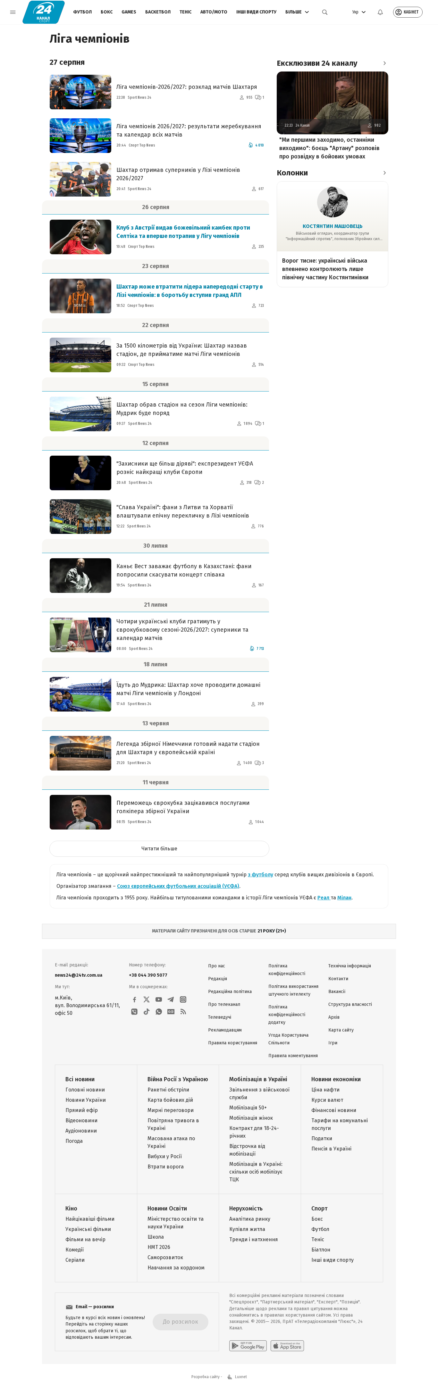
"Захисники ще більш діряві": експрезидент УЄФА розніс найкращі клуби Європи (184, 468)
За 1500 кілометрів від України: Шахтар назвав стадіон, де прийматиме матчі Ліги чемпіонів (181, 350)
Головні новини (85, 1090)
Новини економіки (336, 1079)
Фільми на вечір (85, 1239)
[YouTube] (158, 999)
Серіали (75, 1260)
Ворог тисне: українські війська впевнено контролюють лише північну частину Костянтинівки (325, 269)
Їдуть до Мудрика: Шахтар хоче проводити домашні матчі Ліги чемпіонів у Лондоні (188, 689)
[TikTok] (146, 1011)
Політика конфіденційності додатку (286, 1014)
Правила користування (232, 1043)
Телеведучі (219, 1017)
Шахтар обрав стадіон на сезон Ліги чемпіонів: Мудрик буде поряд (182, 409)
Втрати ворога (165, 1167)
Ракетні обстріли (168, 1090)
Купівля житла (247, 1229)
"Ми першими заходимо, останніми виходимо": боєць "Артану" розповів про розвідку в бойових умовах (329, 148)
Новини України (85, 1100)
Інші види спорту (256, 12)
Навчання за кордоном (176, 1268)
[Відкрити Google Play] (248, 1345)
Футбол (82, 12)
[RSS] (183, 1011)
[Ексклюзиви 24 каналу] (384, 63)
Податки (321, 1138)
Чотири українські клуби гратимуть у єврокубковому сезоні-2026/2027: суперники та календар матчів (182, 630)
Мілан (344, 898)
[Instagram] (183, 999)
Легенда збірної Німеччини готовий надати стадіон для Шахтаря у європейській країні (188, 748)
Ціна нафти (325, 1090)
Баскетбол (158, 12)
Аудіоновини (81, 1131)
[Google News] (170, 1011)
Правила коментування (293, 1055)
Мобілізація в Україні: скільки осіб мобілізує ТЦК (255, 1172)
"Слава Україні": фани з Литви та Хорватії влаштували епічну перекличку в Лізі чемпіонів (182, 511)
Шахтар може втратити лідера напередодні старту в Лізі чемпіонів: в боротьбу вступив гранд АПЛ (189, 291)
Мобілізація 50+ (248, 1108)
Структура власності (350, 1004)
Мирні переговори (170, 1110)
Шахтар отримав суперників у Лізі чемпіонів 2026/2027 (178, 174)
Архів (334, 1017)
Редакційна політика (230, 991)
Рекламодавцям (225, 1030)
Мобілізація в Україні (258, 1079)
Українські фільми (88, 1229)
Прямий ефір (81, 1110)
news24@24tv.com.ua (78, 975)
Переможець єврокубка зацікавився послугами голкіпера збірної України (182, 807)
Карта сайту (341, 1030)
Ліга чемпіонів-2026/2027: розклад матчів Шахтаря (186, 86)
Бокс (107, 12)
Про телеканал (224, 1004)
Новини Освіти (167, 1208)
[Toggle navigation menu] (13, 12)
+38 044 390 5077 (148, 975)
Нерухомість (246, 1208)
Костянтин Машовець (333, 226)
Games (129, 12)
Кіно (71, 1208)
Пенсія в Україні (331, 1149)
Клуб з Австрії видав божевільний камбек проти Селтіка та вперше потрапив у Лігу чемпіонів (183, 232)
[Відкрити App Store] (287, 1345)
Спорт (319, 1208)
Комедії (74, 1250)
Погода (74, 1141)
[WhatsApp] (158, 1011)
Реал (324, 898)
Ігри (332, 1043)
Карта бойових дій (170, 1100)
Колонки (292, 172)
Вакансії (336, 991)
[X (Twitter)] (146, 999)
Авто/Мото (213, 12)
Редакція (217, 978)
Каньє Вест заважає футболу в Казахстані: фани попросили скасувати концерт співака (183, 570)
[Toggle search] (325, 12)
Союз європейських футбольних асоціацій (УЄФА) (178, 886)
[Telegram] (170, 999)
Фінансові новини (333, 1110)
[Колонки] (384, 173)
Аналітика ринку (249, 1219)
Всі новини (80, 1079)
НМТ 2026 (158, 1247)
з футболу (260, 875)
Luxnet (241, 1377)
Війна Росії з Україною (177, 1079)
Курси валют (327, 1100)
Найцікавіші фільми (89, 1219)
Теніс (185, 12)
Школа (155, 1237)
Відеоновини (81, 1120)
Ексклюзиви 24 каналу (317, 63)
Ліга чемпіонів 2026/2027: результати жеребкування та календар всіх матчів (188, 130)
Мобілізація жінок (251, 1118)
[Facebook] (134, 999)
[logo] (43, 12)
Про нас (216, 966)
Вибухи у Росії (164, 1156)
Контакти (338, 978)
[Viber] (134, 1011)
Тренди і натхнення (253, 1239)
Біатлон (320, 1250)
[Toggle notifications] (380, 12)
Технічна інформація (349, 966)
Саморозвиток (165, 1257)
